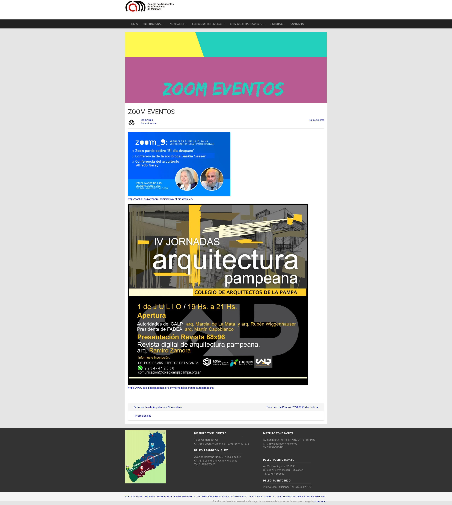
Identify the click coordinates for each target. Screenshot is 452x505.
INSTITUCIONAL (153, 23)
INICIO (134, 23)
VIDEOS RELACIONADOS (261, 496)
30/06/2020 (147, 120)
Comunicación (148, 123)
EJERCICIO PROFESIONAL (207, 23)
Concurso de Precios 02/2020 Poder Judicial (293, 407)
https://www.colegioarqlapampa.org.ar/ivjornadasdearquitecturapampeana (171, 387)
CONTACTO (297, 23)
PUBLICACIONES (133, 496)
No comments (317, 120)
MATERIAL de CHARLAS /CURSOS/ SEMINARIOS (221, 496)
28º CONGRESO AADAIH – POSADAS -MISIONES (301, 496)
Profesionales (143, 415)
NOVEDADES (177, 23)
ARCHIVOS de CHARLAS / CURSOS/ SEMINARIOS (169, 496)
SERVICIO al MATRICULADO (246, 23)
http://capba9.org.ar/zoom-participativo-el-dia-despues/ (160, 199)
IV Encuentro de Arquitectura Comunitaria (157, 407)
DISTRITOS (276, 23)
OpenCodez (320, 501)
